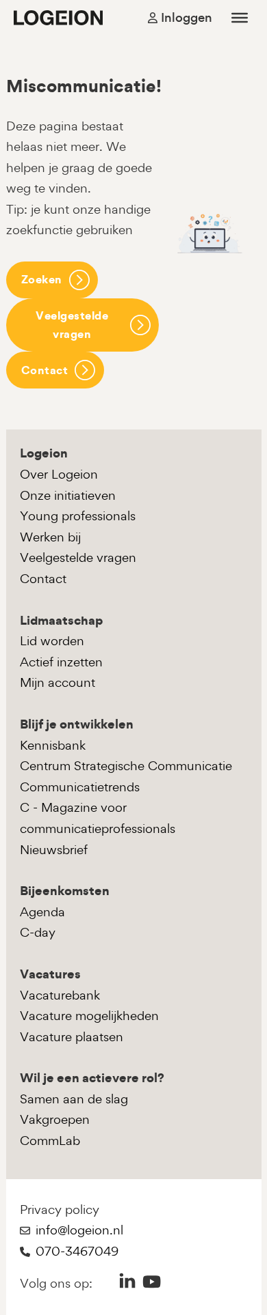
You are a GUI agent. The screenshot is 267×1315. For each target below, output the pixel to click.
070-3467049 (77, 1251)
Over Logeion (59, 474)
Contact (44, 370)
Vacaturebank (60, 995)
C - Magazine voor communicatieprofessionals (97, 818)
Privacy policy (59, 1209)
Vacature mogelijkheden (89, 1015)
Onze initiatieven (68, 495)
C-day (37, 932)
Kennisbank (53, 745)
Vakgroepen (55, 1119)
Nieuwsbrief (54, 849)
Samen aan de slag (74, 1098)
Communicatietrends (80, 786)
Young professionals (78, 515)
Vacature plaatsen (71, 1036)
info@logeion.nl (79, 1230)
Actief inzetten (61, 661)
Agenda (42, 911)
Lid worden (52, 640)
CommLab (50, 1140)
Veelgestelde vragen (72, 324)
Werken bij (50, 537)
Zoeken (41, 279)
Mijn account (57, 682)
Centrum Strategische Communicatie (126, 765)
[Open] (239, 18)
